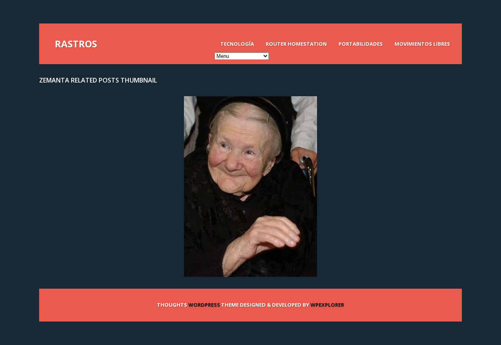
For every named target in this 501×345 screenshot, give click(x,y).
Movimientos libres (422, 43)
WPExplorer (327, 304)
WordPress (204, 304)
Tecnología (237, 43)
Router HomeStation (296, 43)
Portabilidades (361, 43)
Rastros (76, 43)
